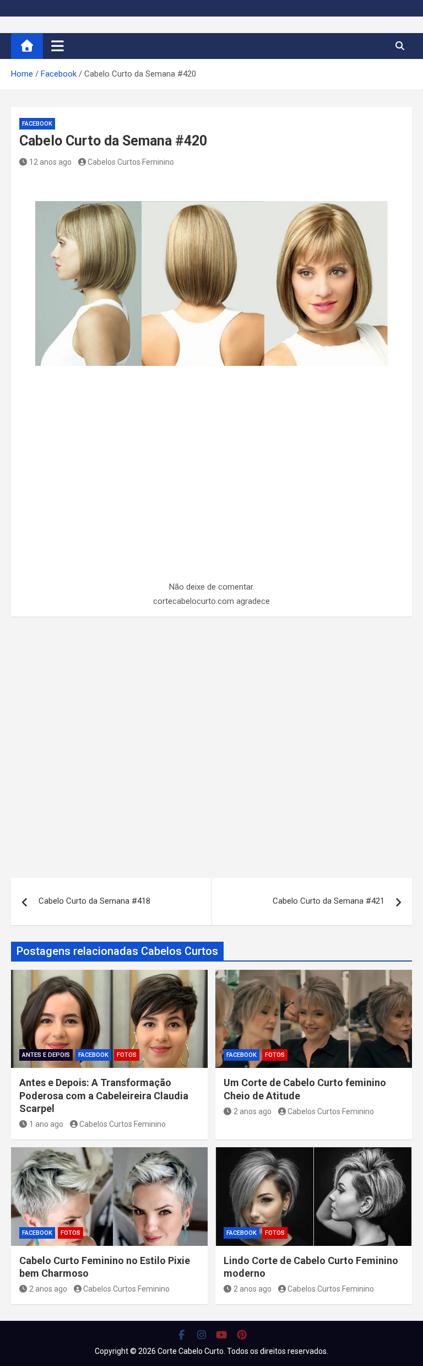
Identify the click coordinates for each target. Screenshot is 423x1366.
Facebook (37, 123)
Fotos (127, 1055)
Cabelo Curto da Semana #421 (328, 901)
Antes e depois (46, 1055)
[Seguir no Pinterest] (242, 1334)
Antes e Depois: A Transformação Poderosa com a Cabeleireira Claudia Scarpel (103, 1095)
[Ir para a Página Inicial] (27, 46)
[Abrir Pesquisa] (399, 45)
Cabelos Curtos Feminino (131, 162)
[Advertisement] (211, 499)
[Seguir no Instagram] (202, 1334)
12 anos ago (50, 162)
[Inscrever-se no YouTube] (221, 1334)
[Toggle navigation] (57, 45)
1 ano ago (46, 1124)
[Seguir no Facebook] (181, 1334)
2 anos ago (253, 1111)
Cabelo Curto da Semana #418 (94, 901)
